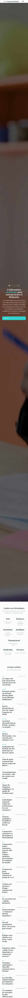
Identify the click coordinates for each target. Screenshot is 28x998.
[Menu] (23, 1)
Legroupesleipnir (11, 1)
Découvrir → (7, 318)
